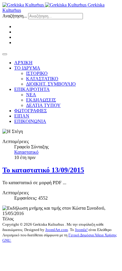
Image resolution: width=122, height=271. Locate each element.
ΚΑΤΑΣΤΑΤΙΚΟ (42, 78)
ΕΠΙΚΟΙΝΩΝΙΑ (30, 121)
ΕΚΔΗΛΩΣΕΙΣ (41, 99)
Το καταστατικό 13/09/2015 (43, 170)
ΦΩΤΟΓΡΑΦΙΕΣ (30, 110)
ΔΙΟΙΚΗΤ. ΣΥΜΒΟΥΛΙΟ (51, 83)
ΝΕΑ (31, 94)
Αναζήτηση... (14, 15)
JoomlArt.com (56, 229)
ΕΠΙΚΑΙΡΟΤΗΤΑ (32, 89)
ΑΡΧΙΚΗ (23, 62)
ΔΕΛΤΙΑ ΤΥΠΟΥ (43, 105)
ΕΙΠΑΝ (21, 115)
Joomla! (81, 229)
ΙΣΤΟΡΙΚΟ (37, 73)
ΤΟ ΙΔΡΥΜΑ (27, 67)
